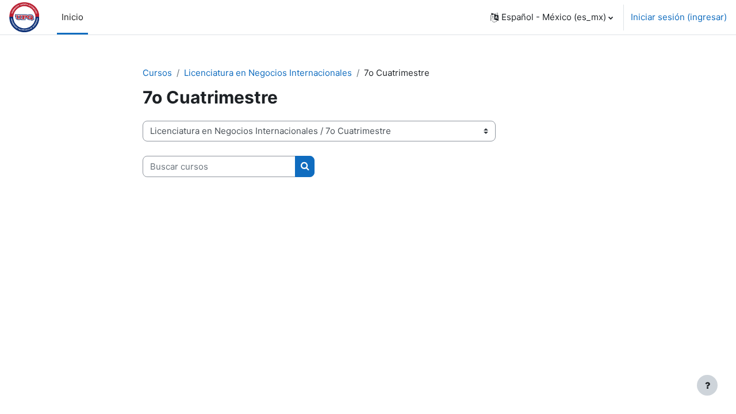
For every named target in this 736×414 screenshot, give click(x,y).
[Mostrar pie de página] (707, 385)
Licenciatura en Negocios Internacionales (268, 72)
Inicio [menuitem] (72, 17)
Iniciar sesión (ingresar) (679, 17)
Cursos (157, 72)
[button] (551, 17)
